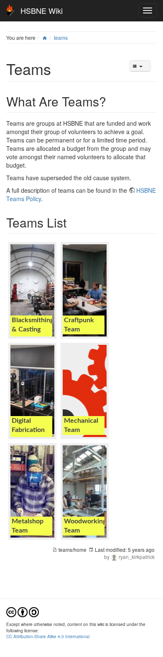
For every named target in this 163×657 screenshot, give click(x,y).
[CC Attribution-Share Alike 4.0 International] (22, 611)
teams (61, 37)
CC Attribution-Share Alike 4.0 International (47, 636)
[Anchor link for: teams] (58, 68)
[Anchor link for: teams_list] (72, 222)
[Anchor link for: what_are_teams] (112, 101)
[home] (44, 37)
